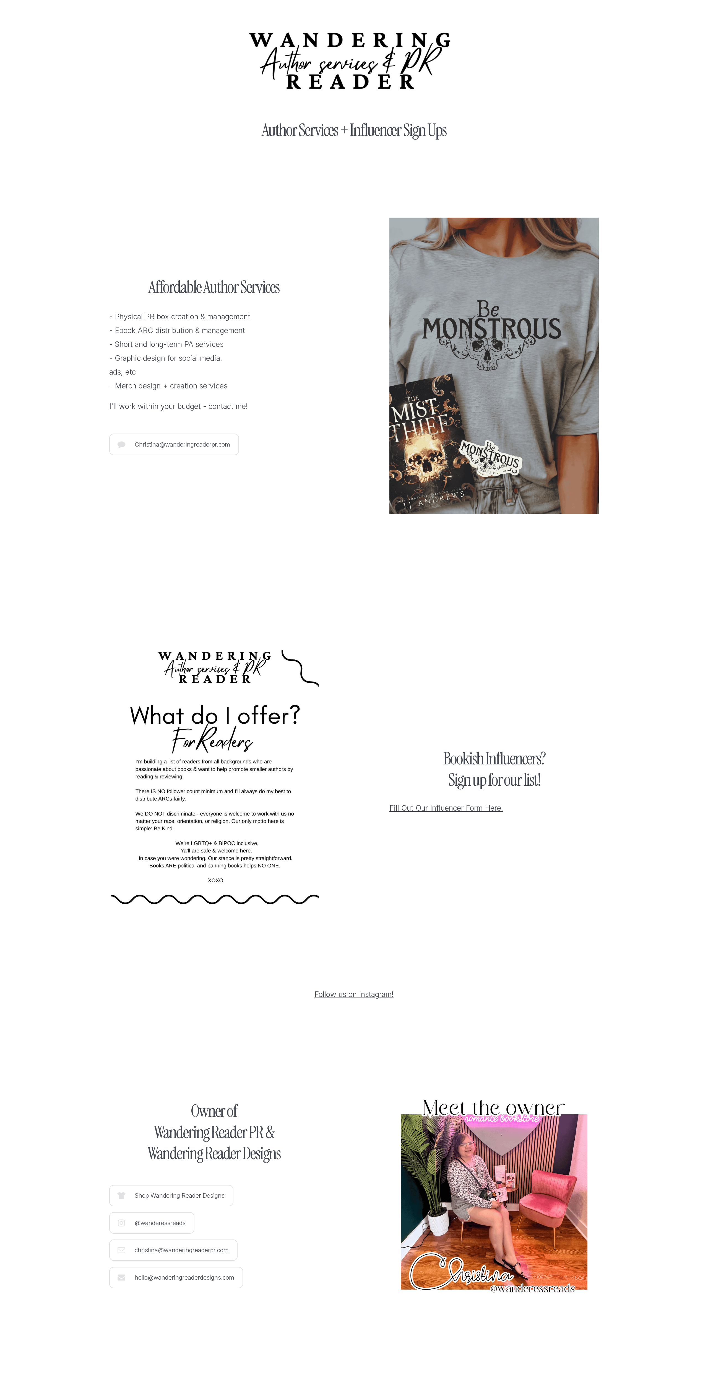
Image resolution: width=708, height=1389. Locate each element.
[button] (174, 444)
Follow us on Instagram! (354, 994)
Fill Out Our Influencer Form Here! (446, 807)
